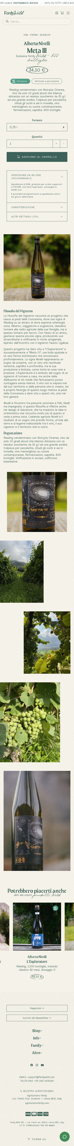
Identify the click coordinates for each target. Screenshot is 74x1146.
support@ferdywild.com (41, 1077)
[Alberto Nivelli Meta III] (37, 502)
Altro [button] (37, 1052)
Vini (26, 34)
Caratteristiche (23, 207)
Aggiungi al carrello (39, 156)
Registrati (36, 1008)
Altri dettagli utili (25, 216)
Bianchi (45, 34)
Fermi (34, 34)
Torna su (38, 1139)
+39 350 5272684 (44, 1080)
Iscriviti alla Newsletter (36, 1017)
